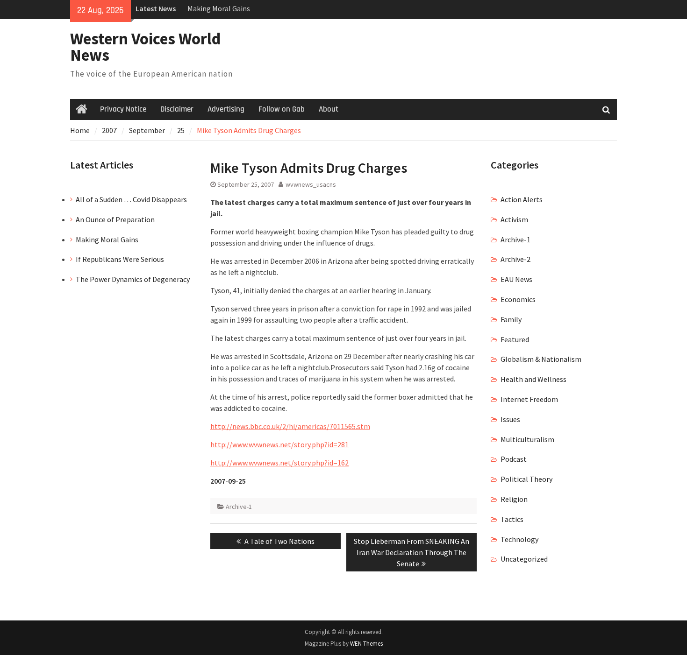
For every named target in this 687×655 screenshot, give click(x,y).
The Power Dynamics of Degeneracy (133, 279)
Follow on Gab (281, 109)
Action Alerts (522, 199)
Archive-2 (515, 259)
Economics (518, 299)
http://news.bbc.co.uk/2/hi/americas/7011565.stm (290, 426)
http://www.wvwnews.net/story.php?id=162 (279, 462)
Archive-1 (239, 506)
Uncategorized (524, 558)
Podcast (514, 459)
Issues (510, 419)
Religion (514, 499)
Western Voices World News (145, 46)
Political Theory (526, 479)
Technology (519, 539)
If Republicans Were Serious (120, 259)
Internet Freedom (529, 399)
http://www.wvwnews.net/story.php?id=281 (279, 444)
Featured (515, 339)
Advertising (226, 109)
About (328, 109)
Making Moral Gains (218, 8)
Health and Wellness (533, 379)
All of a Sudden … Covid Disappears (131, 199)
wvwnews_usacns (311, 184)
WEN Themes (366, 644)
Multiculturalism (527, 439)
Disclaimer (176, 109)
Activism (514, 219)
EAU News (516, 279)
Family (511, 319)
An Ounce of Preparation (115, 219)
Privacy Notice (123, 109)
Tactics (512, 519)
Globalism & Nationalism (541, 359)
